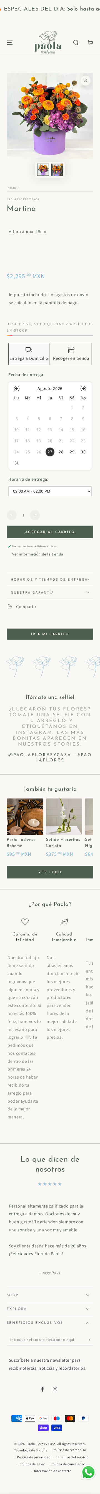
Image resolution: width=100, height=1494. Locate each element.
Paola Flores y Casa (23, 199)
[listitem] (28, 354)
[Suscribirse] (90, 1340)
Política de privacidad (34, 1457)
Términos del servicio (72, 1457)
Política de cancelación (68, 1464)
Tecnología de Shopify (31, 1450)
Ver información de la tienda (37, 554)
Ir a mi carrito (50, 634)
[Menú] (9, 42)
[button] (76, 42)
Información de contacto (52, 1471)
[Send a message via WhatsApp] (88, 1472)
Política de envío (32, 1464)
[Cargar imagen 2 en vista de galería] (57, 170)
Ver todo (50, 872)
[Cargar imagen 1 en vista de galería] (43, 170)
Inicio (12, 188)
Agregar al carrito (50, 532)
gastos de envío (73, 295)
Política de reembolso (69, 1450)
